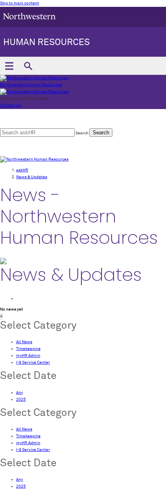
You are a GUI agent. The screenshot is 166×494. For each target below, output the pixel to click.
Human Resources (46, 42)
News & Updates (31, 177)
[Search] (28, 66)
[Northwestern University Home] (29, 16)
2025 (21, 399)
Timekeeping (28, 349)
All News (24, 342)
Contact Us (10, 105)
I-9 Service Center (33, 362)
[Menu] (9, 66)
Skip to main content (19, 3)
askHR (22, 170)
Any (19, 393)
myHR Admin (28, 356)
